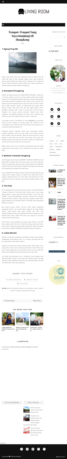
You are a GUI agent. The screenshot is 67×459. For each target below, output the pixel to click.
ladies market (34, 288)
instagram (51, 112)
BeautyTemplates (16, 456)
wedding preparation (55, 155)
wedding (58, 149)
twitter (58, 112)
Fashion (62, 140)
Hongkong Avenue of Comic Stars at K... (36, 329)
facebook (58, 119)
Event (51, 143)
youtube (52, 119)
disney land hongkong (13, 288)
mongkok (18, 290)
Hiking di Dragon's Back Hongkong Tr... (22, 329)
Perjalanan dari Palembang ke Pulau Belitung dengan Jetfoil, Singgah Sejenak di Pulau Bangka (32, 420)
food (56, 143)
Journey (27, 288)
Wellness (52, 149)
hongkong (22, 288)
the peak (32, 290)
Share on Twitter (32, 279)
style (60, 143)
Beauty (51, 146)
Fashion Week (58, 146)
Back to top (60, 456)
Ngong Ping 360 (38, 77)
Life (57, 140)
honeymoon (53, 152)
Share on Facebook (15, 279)
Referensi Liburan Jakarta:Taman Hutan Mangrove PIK (37, 410)
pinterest (52, 126)
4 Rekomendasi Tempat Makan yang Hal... (8, 329)
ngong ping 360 (25, 290)
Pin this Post (24, 283)
